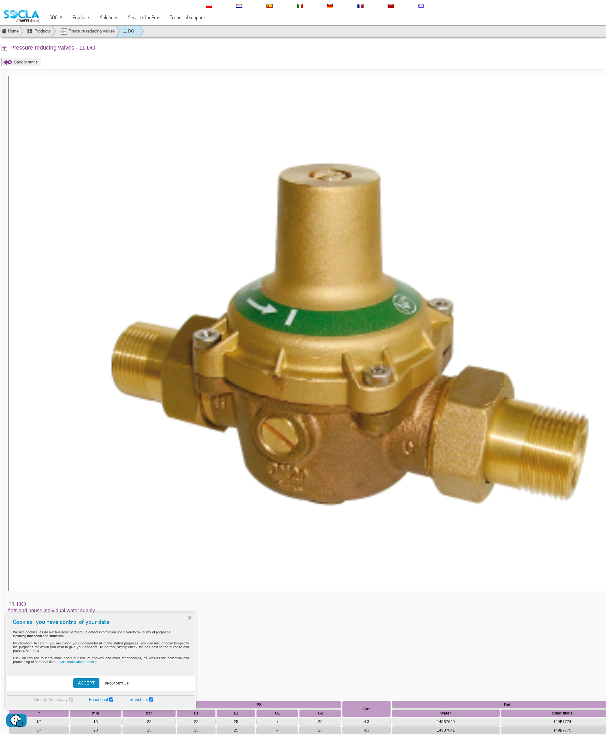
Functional (98, 699)
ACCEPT (86, 683)
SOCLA (56, 17)
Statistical (138, 699)
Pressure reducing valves (91, 31)
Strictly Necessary (51, 699)
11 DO (128, 31)
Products (81, 17)
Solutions (109, 17)
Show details (117, 683)
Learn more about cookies (77, 662)
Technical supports (188, 17)
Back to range (26, 62)
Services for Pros (144, 17)
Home (13, 31)
